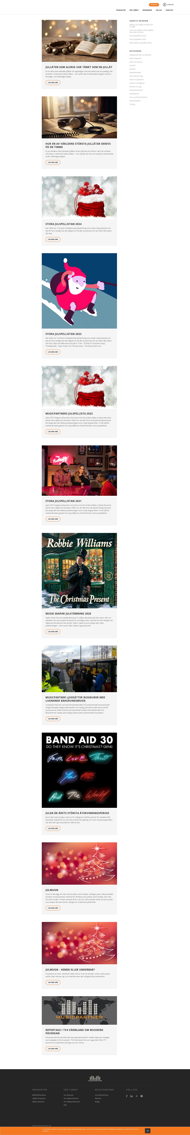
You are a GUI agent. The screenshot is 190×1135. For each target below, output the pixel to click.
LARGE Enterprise (38, 1098)
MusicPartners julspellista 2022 (69, 413)
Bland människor (136, 58)
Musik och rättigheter (137, 83)
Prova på (154, 5)
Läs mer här (53, 82)
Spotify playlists (135, 101)
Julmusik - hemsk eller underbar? (70, 969)
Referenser (147, 10)
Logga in (170, 5)
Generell (132, 65)
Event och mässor (136, 62)
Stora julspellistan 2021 (64, 501)
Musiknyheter (134, 94)
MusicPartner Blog (136, 76)
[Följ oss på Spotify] (142, 1096)
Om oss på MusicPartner (138, 97)
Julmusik (52, 890)
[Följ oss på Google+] (136, 1096)
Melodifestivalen (135, 72)
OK (148, 1131)
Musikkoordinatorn (136, 90)
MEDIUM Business (39, 1095)
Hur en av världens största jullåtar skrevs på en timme (78, 145)
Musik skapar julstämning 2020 (68, 613)
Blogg (97, 1102)
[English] (179, 5)
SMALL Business (38, 1102)
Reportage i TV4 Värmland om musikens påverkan (74, 1031)
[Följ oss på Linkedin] (131, 1096)
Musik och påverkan (137, 80)
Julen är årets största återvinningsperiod (77, 813)
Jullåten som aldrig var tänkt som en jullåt (79, 67)
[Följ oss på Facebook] (126, 1096)
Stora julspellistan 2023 (64, 334)
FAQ (65, 1105)
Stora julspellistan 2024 (64, 224)
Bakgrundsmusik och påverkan (140, 55)
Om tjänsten (68, 1095)
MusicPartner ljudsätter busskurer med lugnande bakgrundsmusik (75, 699)
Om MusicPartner (101, 1095)
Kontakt (169, 10)
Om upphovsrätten (71, 1098)
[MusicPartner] (18, 9)
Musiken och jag (135, 87)
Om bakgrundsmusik (72, 1102)
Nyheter (98, 1098)
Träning (132, 104)
